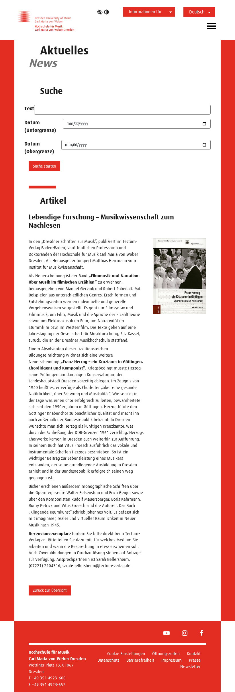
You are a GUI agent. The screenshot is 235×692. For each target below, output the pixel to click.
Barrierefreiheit (140, 660)
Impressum (171, 660)
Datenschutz (108, 660)
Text (29, 108)
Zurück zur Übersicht (50, 590)
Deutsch (197, 12)
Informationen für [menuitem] (145, 11)
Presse (195, 660)
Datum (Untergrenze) (40, 126)
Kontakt (194, 653)
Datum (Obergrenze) (39, 147)
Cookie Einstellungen (126, 653)
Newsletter (190, 666)
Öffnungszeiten (166, 653)
